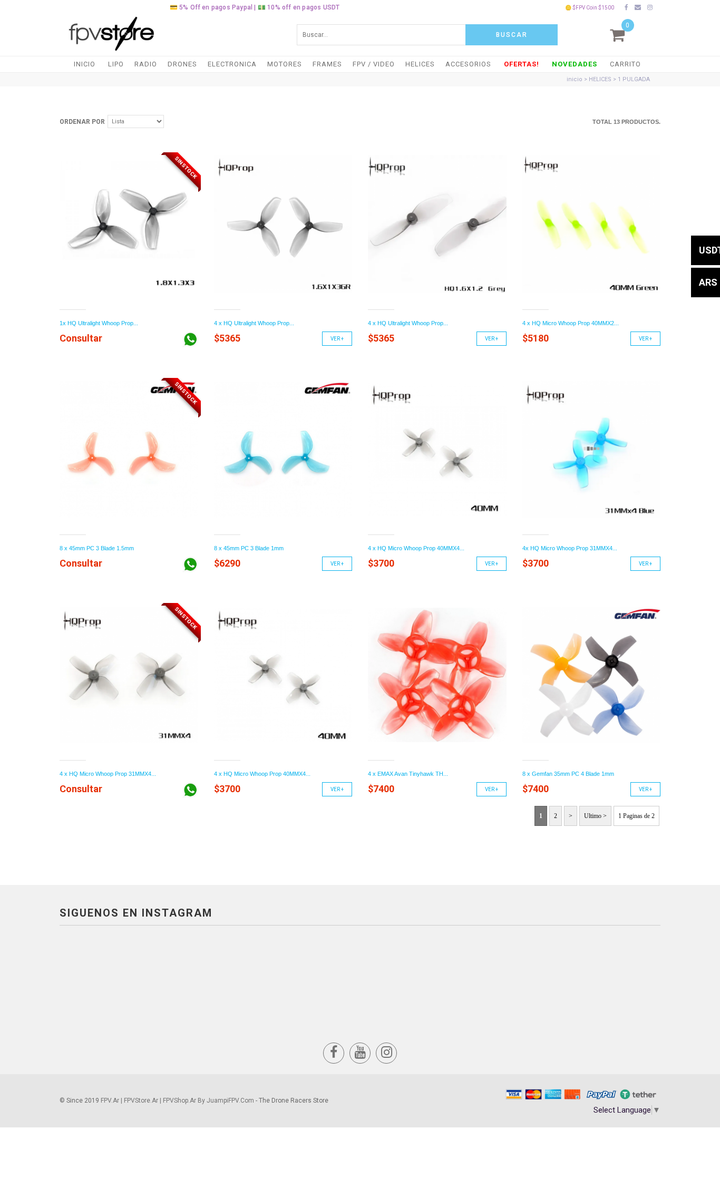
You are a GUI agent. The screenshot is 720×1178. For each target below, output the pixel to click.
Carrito (625, 64)
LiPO (116, 64)
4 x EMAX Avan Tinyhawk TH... (408, 774)
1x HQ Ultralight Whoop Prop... (99, 323)
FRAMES (327, 64)
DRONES (182, 64)
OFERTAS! (521, 64)
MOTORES (284, 64)
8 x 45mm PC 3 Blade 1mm (249, 548)
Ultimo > (595, 816)
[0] (617, 35)
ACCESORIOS (468, 64)
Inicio (84, 64)
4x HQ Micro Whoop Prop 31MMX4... (569, 548)
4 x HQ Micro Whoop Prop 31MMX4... (108, 774)
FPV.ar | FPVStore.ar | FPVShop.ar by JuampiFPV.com (177, 1100)
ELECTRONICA (232, 64)
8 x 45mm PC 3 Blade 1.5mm (97, 548)
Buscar (512, 34)
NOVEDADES (574, 64)
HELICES (420, 64)
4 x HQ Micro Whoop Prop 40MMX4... (416, 548)
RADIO (145, 64)
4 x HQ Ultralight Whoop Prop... (254, 323)
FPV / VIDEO (374, 64)
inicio (574, 79)
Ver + (337, 339)
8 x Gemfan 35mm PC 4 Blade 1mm (568, 774)
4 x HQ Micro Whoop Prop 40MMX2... (570, 323)
